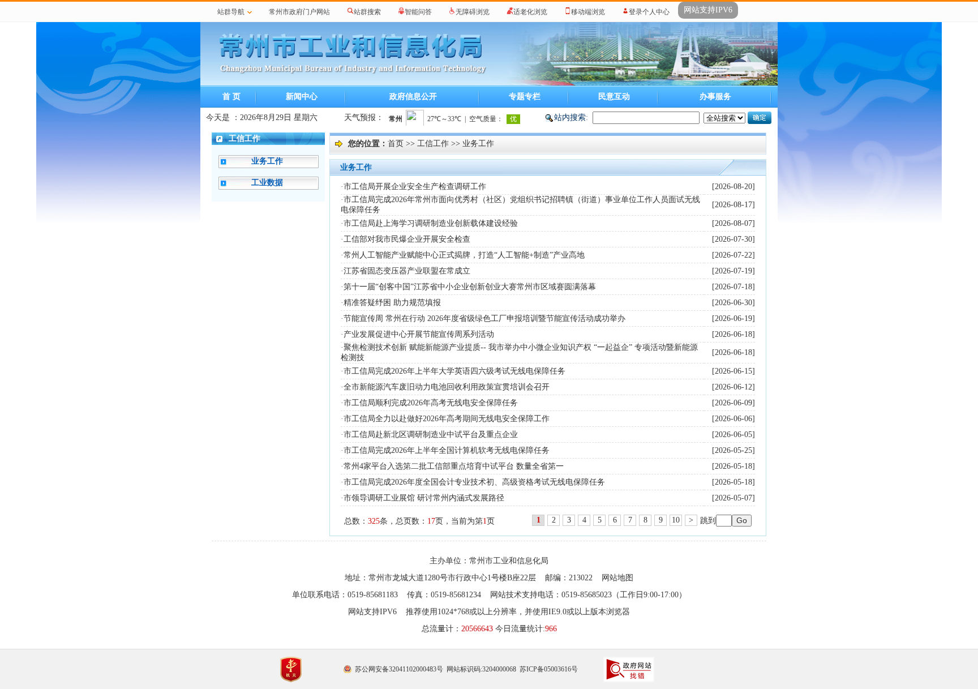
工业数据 (267, 182)
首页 (396, 143)
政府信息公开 (413, 96)
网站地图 (617, 578)
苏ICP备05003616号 (549, 669)
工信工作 (244, 138)
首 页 (231, 96)
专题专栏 (525, 96)
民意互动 (614, 96)
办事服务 (715, 96)
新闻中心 (302, 96)
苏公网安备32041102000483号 (399, 669)
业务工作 (267, 161)
